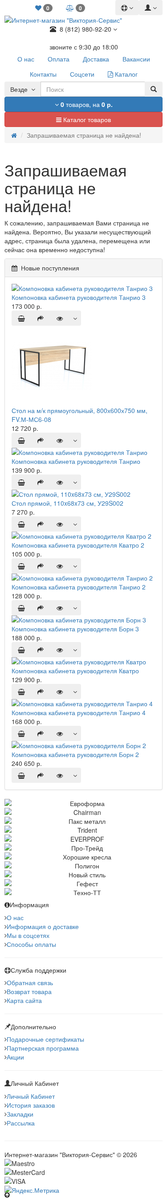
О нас (15, 917)
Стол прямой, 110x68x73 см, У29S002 (67, 503)
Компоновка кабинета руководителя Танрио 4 (79, 712)
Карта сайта (24, 1000)
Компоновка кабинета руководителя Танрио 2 (79, 586)
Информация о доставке (43, 926)
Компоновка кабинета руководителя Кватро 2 (78, 544)
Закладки (20, 1113)
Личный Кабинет (31, 1096)
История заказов (31, 1105)
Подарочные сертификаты (45, 1039)
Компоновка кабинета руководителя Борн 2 (75, 754)
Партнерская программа (43, 1047)
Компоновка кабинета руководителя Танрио (76, 461)
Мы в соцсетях (28, 935)
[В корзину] (21, 318)
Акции (15, 1056)
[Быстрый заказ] (40, 318)
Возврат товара (29, 991)
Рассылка (21, 1122)
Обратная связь (30, 982)
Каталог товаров (86, 119)
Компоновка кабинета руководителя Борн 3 (75, 628)
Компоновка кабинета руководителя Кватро (75, 670)
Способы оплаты (31, 944)
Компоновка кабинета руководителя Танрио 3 (79, 297)
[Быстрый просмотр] (59, 318)
